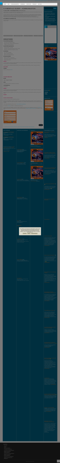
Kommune (23, 4)
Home (5, 4)
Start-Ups (28, 4)
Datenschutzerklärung (34, 233)
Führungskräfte (15, 4)
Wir (8, 4)
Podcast (34, 4)
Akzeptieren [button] (24, 233)
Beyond (40, 4)
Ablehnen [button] (29, 233)
